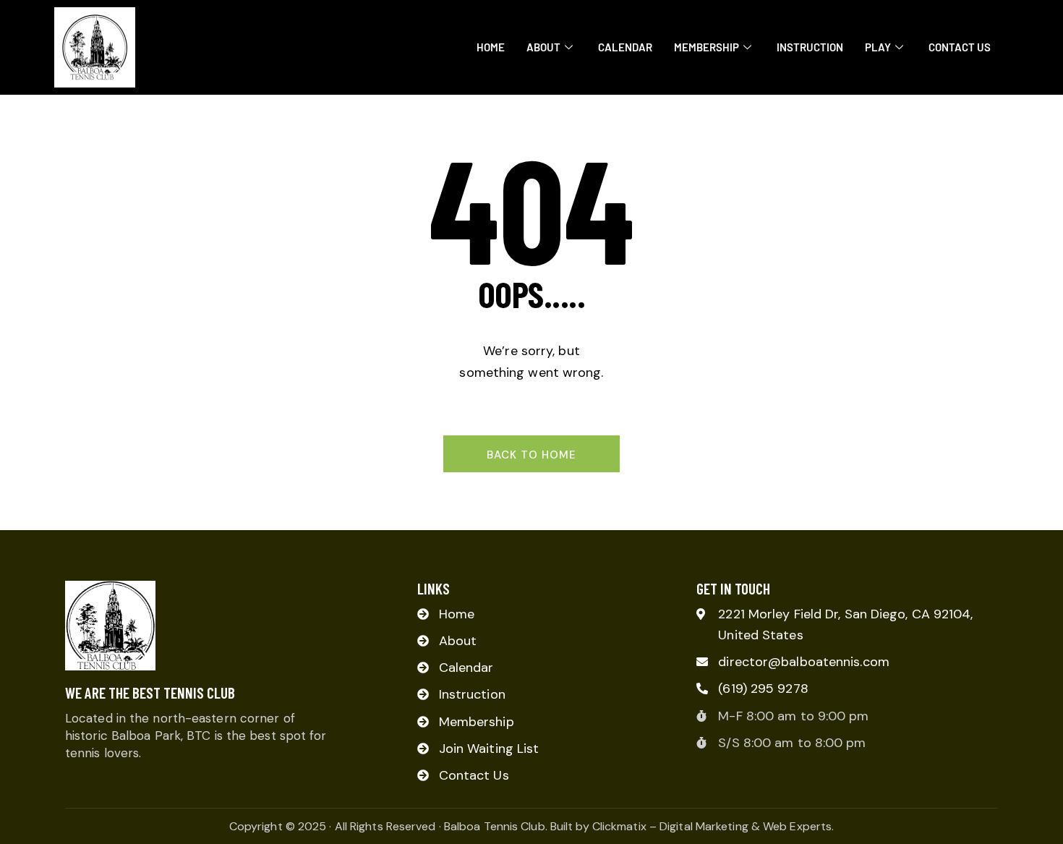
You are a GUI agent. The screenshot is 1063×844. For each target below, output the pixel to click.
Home (491, 47)
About (543, 47)
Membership (706, 47)
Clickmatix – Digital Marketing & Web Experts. (713, 826)
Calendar (625, 47)
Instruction (810, 47)
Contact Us (959, 47)
